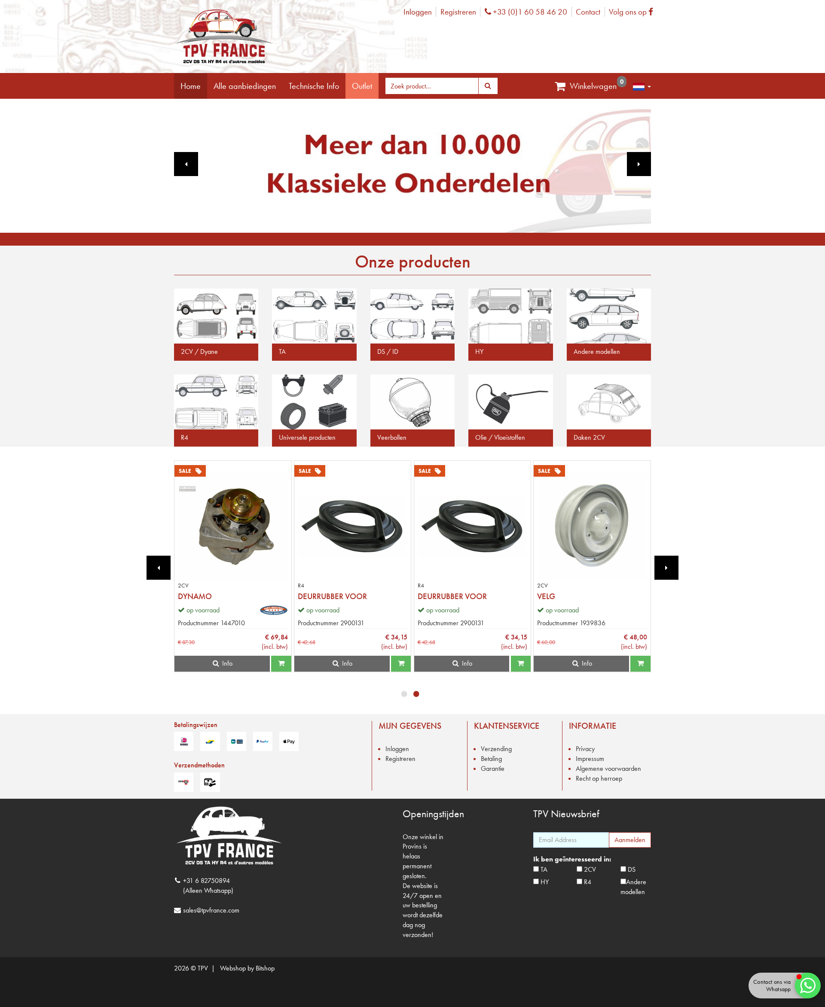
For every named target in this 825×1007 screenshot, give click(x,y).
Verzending (496, 748)
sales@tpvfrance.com (211, 910)
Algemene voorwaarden (608, 768)
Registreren (458, 12)
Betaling (491, 758)
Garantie (492, 768)
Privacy (585, 748)
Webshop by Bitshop (247, 968)
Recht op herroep (599, 778)
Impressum (590, 758)
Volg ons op (633, 12)
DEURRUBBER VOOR (332, 596)
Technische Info (314, 85)
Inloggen (417, 12)
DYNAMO (195, 596)
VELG (546, 596)
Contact (588, 12)
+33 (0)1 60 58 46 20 (529, 12)
